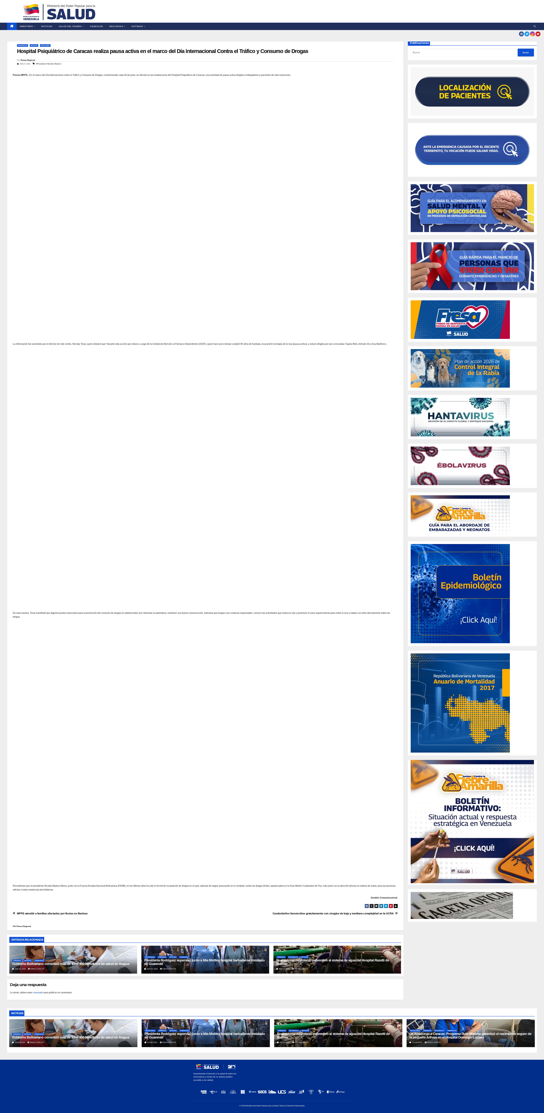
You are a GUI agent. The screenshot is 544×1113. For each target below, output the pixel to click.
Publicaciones (419, 42)
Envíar (526, 52)
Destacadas (150, 957)
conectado (38, 992)
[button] (535, 26)
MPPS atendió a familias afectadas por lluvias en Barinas (52, 913)
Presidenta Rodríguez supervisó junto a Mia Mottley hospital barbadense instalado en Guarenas (204, 962)
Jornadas (17, 960)
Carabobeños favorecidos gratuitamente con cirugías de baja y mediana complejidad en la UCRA (333, 913)
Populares (45, 45)
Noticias (46, 26)
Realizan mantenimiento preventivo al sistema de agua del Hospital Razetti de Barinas (332, 962)
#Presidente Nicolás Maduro (48, 64)
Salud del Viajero (70, 26)
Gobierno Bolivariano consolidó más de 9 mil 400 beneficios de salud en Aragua (70, 964)
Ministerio (27, 26)
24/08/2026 (20, 1042)
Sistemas (137, 26)
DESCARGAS (116, 26)
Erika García (37, 969)
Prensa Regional (28, 60)
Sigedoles (96, 26)
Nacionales (22, 45)
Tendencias (39, 960)
